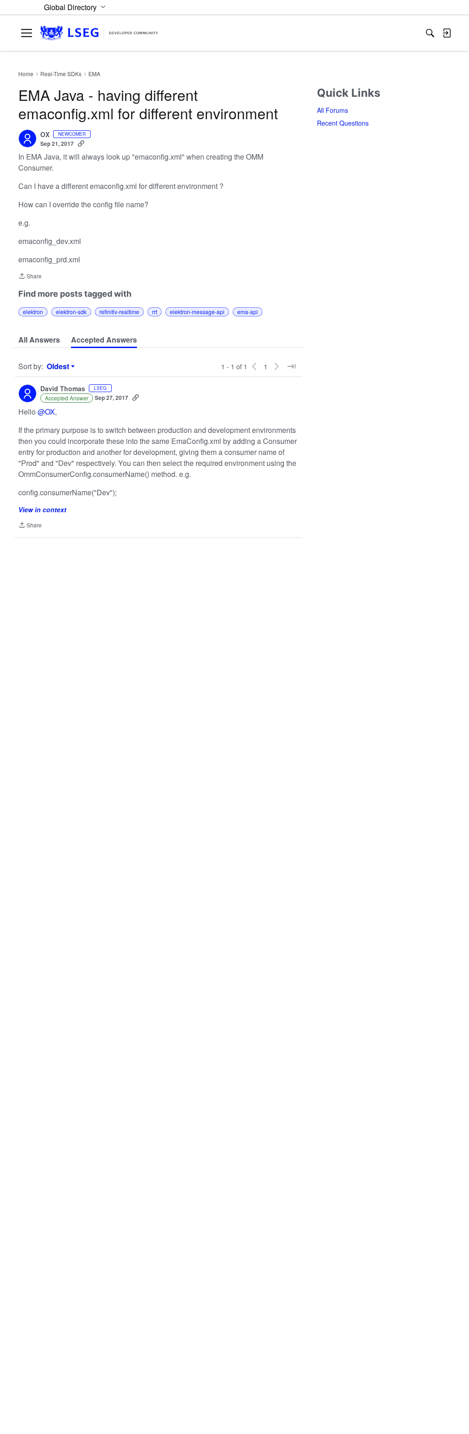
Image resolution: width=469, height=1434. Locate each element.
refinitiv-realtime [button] (119, 312)
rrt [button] (154, 312)
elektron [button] (33, 312)
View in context (42, 509)
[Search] (430, 33)
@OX (46, 411)
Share (30, 277)
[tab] (39, 340)
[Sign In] (446, 33)
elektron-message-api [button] (197, 312)
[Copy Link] (81, 143)
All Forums (332, 110)
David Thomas (62, 389)
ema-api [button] (247, 312)
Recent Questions (343, 122)
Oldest (59, 366)
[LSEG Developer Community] (99, 33)
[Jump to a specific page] (291, 366)
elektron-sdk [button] (71, 312)
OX (44, 135)
